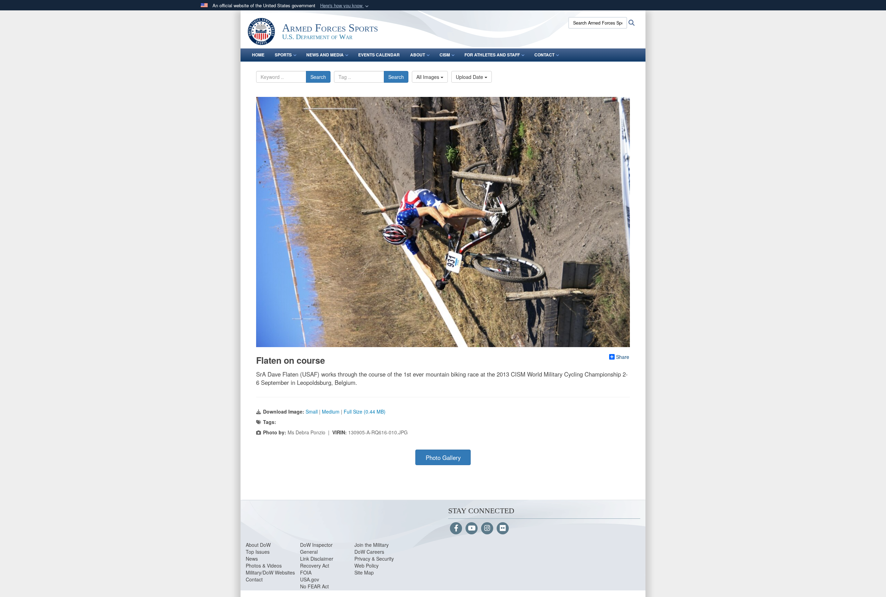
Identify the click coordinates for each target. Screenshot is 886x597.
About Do (256, 544)
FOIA (305, 572)
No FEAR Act (314, 586)
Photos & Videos (264, 565)
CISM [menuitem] (445, 55)
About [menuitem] (417, 55)
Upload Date (470, 76)
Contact (254, 579)
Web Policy (366, 565)
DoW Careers (369, 551)
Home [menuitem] (258, 55)
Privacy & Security (374, 558)
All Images (428, 76)
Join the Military (371, 544)
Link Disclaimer (316, 558)
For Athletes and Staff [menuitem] (492, 55)
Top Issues (258, 551)
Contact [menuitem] (544, 55)
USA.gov (309, 579)
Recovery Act (314, 565)
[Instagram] (487, 528)
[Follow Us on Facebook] (456, 528)
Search (318, 76)
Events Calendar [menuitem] (379, 55)
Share (622, 357)
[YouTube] (471, 528)
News (252, 558)
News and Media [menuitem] (325, 55)
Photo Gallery (443, 457)
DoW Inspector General (316, 548)
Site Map (364, 572)
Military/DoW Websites (270, 572)
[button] (345, 5)
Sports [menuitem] (283, 55)
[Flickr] (503, 528)
